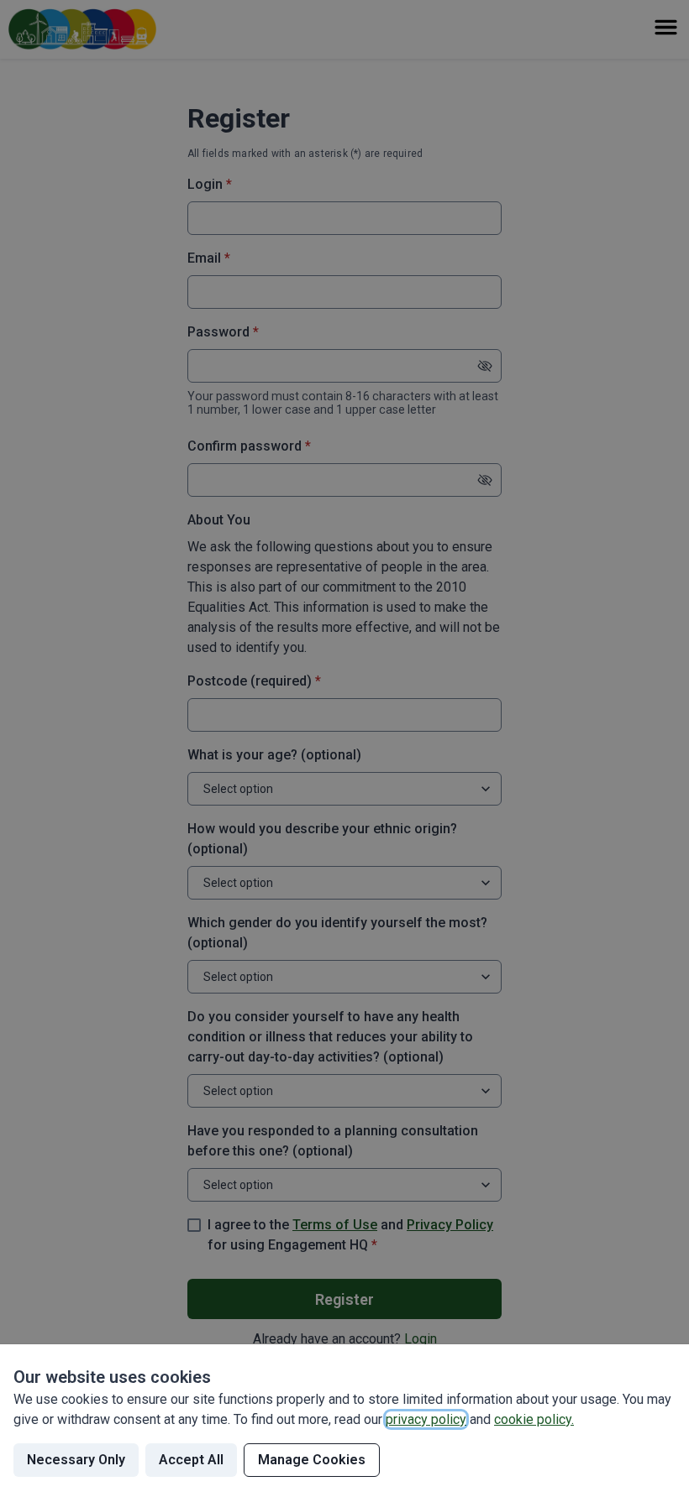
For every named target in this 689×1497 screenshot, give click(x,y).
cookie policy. (534, 1419)
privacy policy (426, 1419)
